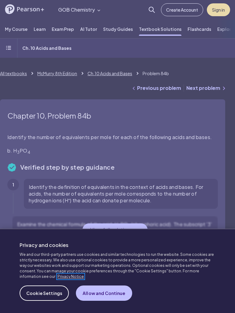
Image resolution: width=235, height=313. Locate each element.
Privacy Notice (71, 276)
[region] (117, 271)
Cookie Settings (44, 293)
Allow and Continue (104, 293)
